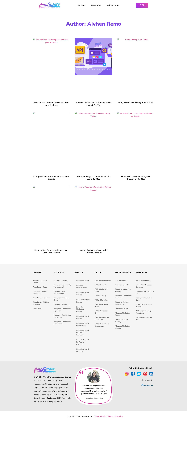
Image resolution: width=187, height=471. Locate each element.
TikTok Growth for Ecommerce (102, 325)
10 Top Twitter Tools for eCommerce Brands (51, 177)
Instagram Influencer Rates (144, 318)
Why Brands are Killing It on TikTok (135, 102)
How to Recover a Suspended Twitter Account (93, 251)
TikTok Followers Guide (101, 290)
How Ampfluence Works (40, 281)
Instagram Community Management (62, 286)
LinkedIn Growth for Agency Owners (82, 342)
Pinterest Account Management (122, 303)
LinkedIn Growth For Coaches (82, 324)
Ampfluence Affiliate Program (41, 303)
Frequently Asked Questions (40, 292)
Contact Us (37, 309)
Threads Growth (121, 309)
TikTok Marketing (101, 300)
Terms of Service (115, 416)
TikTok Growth (100, 285)
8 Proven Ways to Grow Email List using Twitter (93, 177)
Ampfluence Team (40, 287)
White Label (113, 5)
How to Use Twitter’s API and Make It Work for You (93, 103)
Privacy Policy (100, 416)
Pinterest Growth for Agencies (123, 297)
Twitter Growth (121, 280)
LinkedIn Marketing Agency (80, 309)
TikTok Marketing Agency (101, 305)
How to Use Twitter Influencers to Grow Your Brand (51, 251)
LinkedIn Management (81, 286)
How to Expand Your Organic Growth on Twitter (135, 177)
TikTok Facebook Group (101, 312)
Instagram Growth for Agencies (62, 310)
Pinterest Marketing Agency (123, 290)
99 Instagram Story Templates (143, 312)
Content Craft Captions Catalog (145, 292)
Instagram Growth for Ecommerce (62, 322)
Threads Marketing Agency (122, 327)
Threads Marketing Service (122, 314)
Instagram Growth (60, 280)
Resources (96, 5)
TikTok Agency (100, 296)
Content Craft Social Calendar (144, 286)
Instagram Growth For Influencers (62, 316)
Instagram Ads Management (59, 292)
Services (81, 5)
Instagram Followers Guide (144, 299)
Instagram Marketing (61, 304)
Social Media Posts (143, 280)
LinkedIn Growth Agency (82, 317)
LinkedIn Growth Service (82, 293)
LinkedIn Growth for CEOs (82, 350)
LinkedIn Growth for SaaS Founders (82, 332)
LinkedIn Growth (82, 280)
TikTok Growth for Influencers (102, 318)
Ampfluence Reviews (41, 298)
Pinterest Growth (122, 285)
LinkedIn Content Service (82, 301)
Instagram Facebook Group (61, 299)
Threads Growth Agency (121, 320)
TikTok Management (103, 280)
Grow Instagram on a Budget (144, 305)
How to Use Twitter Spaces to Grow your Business (51, 103)
